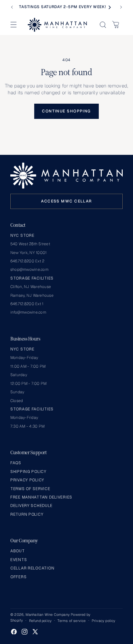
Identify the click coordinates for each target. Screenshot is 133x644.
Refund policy (40, 620)
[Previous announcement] (12, 7)
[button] (13, 24)
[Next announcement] (121, 7)
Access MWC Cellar (66, 201)
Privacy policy (104, 620)
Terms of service (71, 620)
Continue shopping (66, 111)
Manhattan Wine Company (48, 614)
